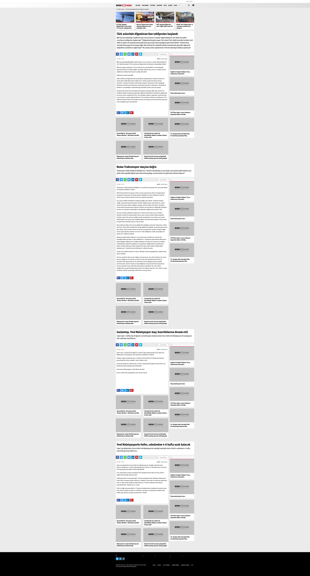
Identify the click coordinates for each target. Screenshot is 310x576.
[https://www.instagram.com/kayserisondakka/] (120, 558)
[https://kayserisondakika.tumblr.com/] (123, 558)
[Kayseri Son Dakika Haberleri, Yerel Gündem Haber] (124, 5)
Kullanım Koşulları (185, 565)
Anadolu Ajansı (164, 59)
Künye (154, 565)
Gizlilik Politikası (175, 565)
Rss (192, 565)
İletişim (159, 565)
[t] (179, 5)
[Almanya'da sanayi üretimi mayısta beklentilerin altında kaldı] (128, 147)
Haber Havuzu (121, 9)
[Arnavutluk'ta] (128, 124)
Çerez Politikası (166, 565)
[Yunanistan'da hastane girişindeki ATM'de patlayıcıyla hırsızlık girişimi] (155, 147)
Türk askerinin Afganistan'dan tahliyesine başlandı (137, 9)
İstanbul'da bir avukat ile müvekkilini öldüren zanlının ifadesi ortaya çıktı (155, 135)
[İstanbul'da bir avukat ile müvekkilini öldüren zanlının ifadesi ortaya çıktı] (155, 124)
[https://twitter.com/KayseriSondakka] (117, 558)
